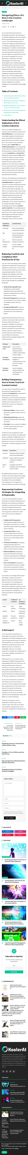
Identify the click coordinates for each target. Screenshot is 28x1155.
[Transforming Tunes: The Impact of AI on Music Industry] (14, 892)
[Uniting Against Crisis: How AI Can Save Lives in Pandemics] (14, 871)
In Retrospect (7, 115)
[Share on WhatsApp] (15, 27)
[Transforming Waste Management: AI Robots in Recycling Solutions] (14, 934)
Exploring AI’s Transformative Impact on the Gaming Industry (17, 1086)
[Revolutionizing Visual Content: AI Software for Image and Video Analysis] (5, 1099)
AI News (4, 11)
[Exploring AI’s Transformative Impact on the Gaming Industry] (5, 1084)
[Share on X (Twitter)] (10, 27)
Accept (4, 1152)
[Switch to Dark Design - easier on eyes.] (26, 3)
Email (14, 965)
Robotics (4, 940)
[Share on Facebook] (8, 27)
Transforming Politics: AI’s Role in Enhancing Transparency (20, 727)
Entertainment (6, 856)
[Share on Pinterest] (13, 27)
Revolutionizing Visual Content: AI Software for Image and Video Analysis (17, 1102)
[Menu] (2, 3)
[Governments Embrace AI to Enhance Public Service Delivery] (14, 913)
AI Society (4, 877)
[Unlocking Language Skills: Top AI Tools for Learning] (5, 1092)
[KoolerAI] (14, 3)
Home (10, 7)
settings (16, 1148)
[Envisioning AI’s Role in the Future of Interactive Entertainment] (14, 850)
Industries (4, 898)
